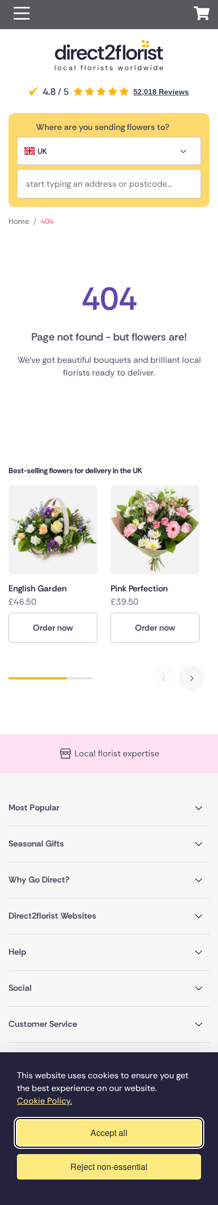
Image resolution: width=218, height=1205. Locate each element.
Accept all (109, 1133)
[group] (52, 564)
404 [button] (47, 221)
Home (18, 221)
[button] (21, 14)
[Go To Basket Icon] (202, 14)
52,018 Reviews (161, 92)
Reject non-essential (109, 1166)
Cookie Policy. (44, 1100)
